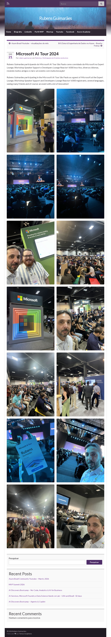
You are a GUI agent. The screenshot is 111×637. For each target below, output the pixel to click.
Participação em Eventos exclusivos (55, 58)
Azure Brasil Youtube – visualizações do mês (30, 43)
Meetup (49, 32)
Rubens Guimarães (55, 18)
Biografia (18, 32)
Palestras (38, 58)
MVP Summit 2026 (17, 584)
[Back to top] (105, 630)
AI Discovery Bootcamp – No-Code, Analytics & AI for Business (35, 590)
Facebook (70, 32)
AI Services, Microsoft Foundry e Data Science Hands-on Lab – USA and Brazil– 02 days (45, 596)
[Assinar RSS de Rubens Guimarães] (8, 3)
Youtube (59, 32)
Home (8, 32)
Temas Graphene (25, 634)
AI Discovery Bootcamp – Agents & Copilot (27, 601)
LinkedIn (28, 32)
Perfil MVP (39, 32)
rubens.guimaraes (25, 58)
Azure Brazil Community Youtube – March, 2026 (29, 579)
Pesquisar (14, 558)
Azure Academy (83, 32)
